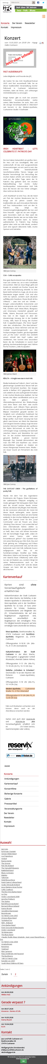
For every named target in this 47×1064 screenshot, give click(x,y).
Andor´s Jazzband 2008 (10, 896)
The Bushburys (7, 956)
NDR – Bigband (7, 923)
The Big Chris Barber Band (11, 892)
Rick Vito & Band (7, 865)
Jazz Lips (4, 849)
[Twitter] (43, 3)
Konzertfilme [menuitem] (10, 788)
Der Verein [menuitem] (17, 23)
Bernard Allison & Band (10, 906)
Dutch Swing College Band (11, 882)
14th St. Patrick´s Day (9, 958)
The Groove (5, 863)
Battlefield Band (7, 870)
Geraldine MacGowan (9, 911)
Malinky (4, 875)
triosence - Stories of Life (10, 1011)
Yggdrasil (5, 949)
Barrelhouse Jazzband (9, 904)
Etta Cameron (6, 951)
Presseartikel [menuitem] (10, 803)
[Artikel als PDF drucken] (43, 43)
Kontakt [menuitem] (4, 27)
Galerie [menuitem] (7, 798)
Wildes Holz (5, 994)
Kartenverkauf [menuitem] (11, 783)
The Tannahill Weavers (10, 868)
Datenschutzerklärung (22, 1058)
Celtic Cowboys (7, 889)
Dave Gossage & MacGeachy (12, 927)
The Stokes (5, 901)
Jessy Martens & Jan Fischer (11, 887)
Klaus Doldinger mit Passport (12, 953)
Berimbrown (6, 913)
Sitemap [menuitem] (5, 3)
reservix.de (30, 719)
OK (23, 1061)
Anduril (4, 858)
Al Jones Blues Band (9, 918)
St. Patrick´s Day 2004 (9, 942)
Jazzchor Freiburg (8, 899)
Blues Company (7, 873)
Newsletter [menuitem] (30, 23)
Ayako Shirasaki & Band (10, 885)
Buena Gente (6, 861)
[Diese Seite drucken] (40, 43)
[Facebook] (38, 3)
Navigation (43, 16)
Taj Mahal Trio (6, 920)
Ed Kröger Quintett (8, 851)
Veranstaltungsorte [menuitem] (13, 808)
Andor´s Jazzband (8, 930)
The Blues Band (7, 934)
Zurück (7, 766)
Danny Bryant (6, 908)
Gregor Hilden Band (9, 854)
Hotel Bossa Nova (8, 880)
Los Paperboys (7, 856)
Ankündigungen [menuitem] (11, 778)
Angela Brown (6, 944)
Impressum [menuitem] (16, 27)
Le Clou (4, 894)
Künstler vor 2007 (8, 961)
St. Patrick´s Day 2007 (9, 915)
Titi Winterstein (7, 932)
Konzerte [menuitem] (5, 23)
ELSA (3, 1026)
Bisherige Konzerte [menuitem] (13, 793)
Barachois (5, 946)
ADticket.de (20, 721)
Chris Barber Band (8, 925)
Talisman (5, 877)
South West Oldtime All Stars (12, 963)
